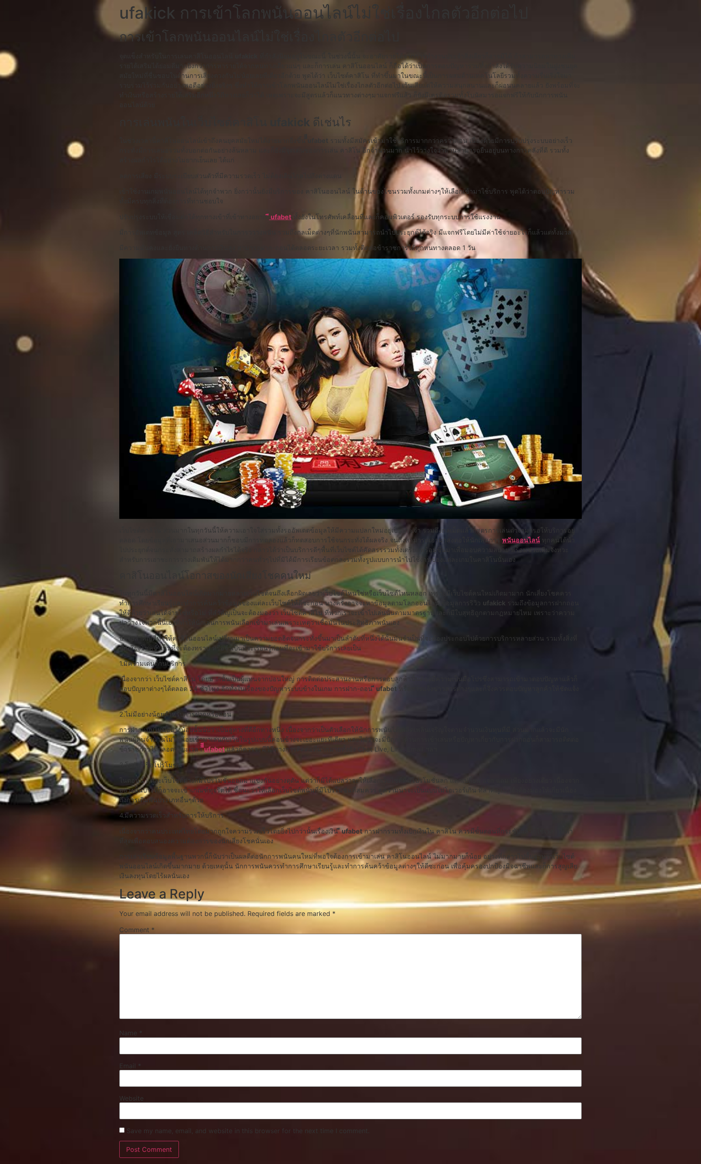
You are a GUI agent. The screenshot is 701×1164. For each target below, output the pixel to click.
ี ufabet (280, 217)
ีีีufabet (214, 749)
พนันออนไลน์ (521, 540)
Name (130, 1033)
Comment (137, 929)
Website (131, 1098)
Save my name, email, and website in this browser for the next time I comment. (248, 1130)
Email (130, 1066)
